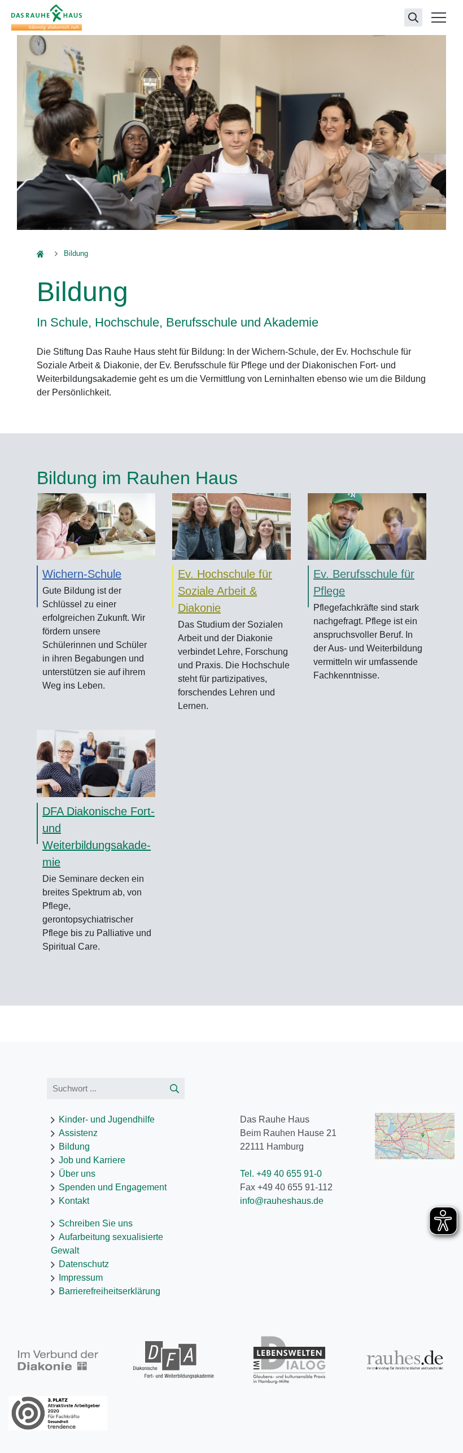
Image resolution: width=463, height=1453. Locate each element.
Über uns (77, 1173)
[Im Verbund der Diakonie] (58, 1360)
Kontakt (74, 1201)
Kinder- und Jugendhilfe (107, 1119)
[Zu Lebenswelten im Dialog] (289, 1360)
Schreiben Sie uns (96, 1223)
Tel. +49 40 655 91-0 (281, 1173)
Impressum (81, 1277)
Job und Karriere (92, 1160)
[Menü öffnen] (438, 17)
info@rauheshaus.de (282, 1201)
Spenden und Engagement (113, 1187)
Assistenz (78, 1133)
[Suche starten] (174, 1089)
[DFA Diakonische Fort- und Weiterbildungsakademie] (96, 763)
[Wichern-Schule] (96, 525)
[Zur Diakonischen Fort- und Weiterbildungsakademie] (173, 1359)
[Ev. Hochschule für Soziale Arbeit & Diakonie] (231, 525)
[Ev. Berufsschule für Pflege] (367, 525)
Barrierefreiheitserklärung (109, 1291)
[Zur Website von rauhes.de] (405, 1359)
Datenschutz (84, 1264)
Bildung (74, 1146)
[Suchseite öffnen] (413, 17)
